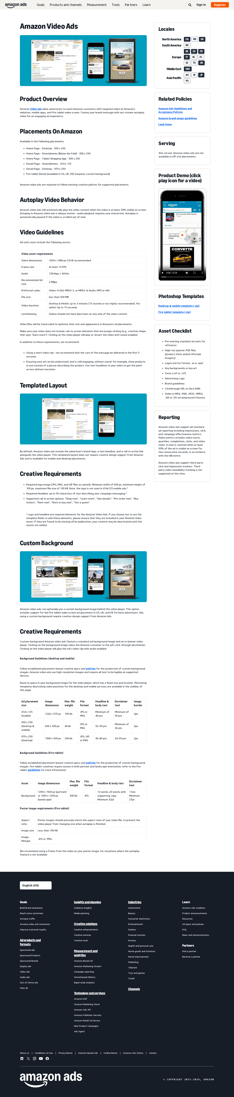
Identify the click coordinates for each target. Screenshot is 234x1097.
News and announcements (195, 935)
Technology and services (89, 993)
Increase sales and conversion (35, 924)
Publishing (133, 962)
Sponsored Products (30, 955)
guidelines (34, 770)
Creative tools (81, 940)
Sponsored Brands (29, 960)
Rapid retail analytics (84, 982)
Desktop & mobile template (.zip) (178, 305)
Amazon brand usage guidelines (177, 118)
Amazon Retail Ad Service (87, 1020)
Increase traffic (27, 918)
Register (220, 5)
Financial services (136, 935)
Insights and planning (87, 902)
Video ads (25, 971)
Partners (131, 5)
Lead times (165, 124)
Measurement (97, 5)
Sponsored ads (27, 950)
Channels (134, 989)
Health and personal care (140, 945)
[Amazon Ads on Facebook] (47, 1059)
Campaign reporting (84, 971)
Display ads (25, 966)
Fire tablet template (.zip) (174, 312)
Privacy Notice (65, 1053)
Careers (153, 1053)
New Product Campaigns (86, 1026)
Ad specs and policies (193, 924)
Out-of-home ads (29, 982)
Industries (134, 902)
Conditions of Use (44, 1053)
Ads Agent (79, 1031)
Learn (146, 5)
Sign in (201, 4)
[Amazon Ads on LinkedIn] (22, 1059)
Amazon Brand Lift (83, 960)
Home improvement (138, 956)
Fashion (132, 929)
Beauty (131, 913)
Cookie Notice (110, 1053)
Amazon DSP (80, 998)
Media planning (81, 913)
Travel (131, 978)
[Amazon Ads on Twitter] (28, 1059)
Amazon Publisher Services (87, 1015)
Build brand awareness (31, 907)
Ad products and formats (30, 942)
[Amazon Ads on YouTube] (41, 1059)
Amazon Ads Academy (193, 907)
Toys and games (136, 973)
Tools (116, 5)
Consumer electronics (139, 918)
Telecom (132, 967)
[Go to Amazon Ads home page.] (51, 1079)
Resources (187, 918)
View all (24, 988)
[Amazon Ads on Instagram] (34, 1059)
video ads (36, 108)
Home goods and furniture (141, 951)
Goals (41, 5)
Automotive (134, 907)
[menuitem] (36, 966)
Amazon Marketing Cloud (86, 1004)
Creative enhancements (86, 929)
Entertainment (135, 924)
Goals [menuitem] (23, 902)
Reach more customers (31, 913)
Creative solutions (85, 924)
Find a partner (189, 951)
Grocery (132, 940)
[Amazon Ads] (13, 5)
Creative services (82, 935)
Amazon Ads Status (133, 1053)
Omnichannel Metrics (84, 977)
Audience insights (83, 907)
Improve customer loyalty (33, 929)
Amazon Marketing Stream (87, 966)
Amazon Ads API (82, 1009)
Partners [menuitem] (188, 945)
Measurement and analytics (86, 953)
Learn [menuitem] (186, 902)
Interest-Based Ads (88, 1053)
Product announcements (194, 913)
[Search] (189, 5)
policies (91, 668)
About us (24, 1053)
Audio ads (25, 977)
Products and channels (66, 5)
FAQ (184, 929)
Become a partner (191, 956)
